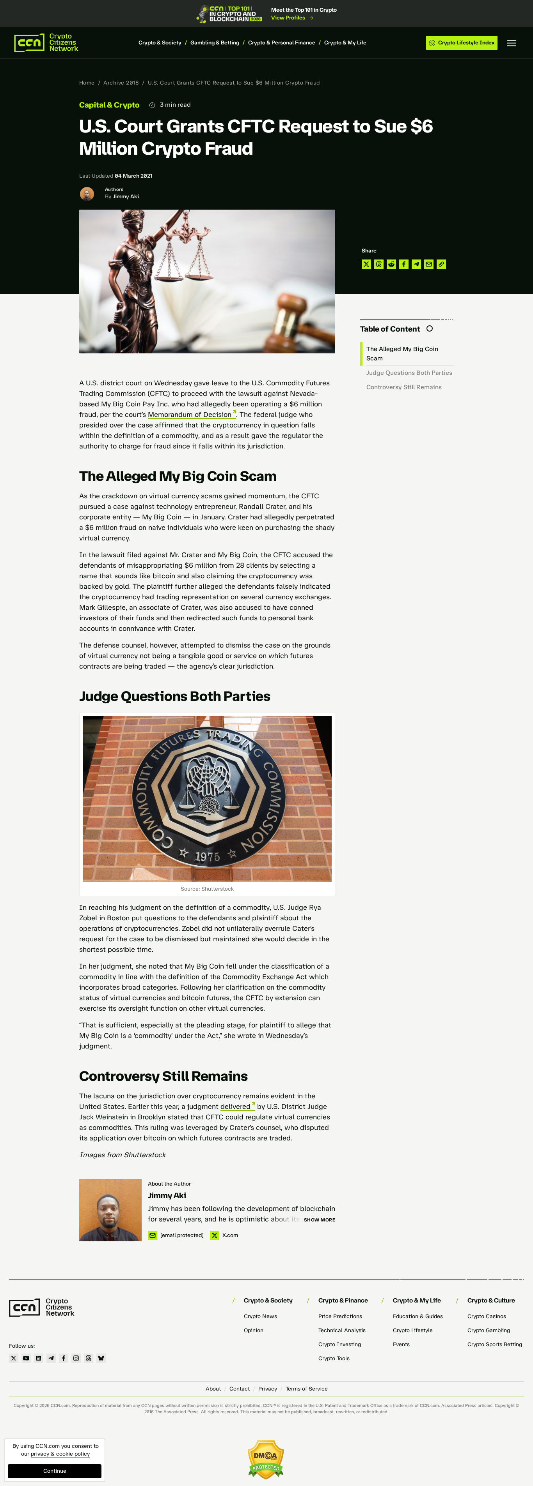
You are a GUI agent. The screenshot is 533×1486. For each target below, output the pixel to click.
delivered (235, 1106)
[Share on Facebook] (404, 264)
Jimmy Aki (126, 196)
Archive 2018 (121, 82)
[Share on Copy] (441, 264)
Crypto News (260, 1316)
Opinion (253, 1330)
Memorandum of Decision (189, 414)
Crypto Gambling (488, 1330)
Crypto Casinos (486, 1316)
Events (401, 1344)
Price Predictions (340, 1316)
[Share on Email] (429, 264)
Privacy (267, 1388)
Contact (239, 1388)
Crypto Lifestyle (413, 1330)
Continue (54, 1471)
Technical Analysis (342, 1330)
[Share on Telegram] (416, 264)
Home (87, 82)
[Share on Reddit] (391, 264)
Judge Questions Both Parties (409, 372)
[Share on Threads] (379, 264)
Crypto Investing (339, 1344)
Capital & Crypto (109, 104)
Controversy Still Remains (404, 387)
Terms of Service (307, 1388)
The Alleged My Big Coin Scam (402, 353)
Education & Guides (418, 1316)
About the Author (169, 1184)
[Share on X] (366, 264)
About (213, 1388)
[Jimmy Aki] (110, 1210)
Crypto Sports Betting (494, 1344)
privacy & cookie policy (60, 1454)
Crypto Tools (334, 1358)
